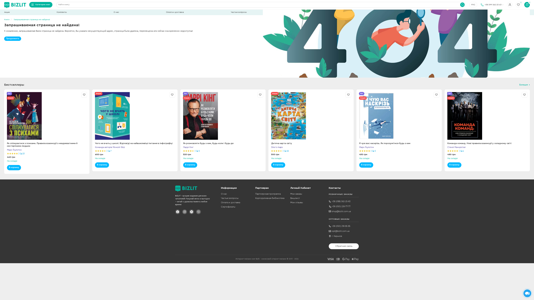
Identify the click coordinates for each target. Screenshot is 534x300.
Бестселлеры (14, 84)
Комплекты (62, 12)
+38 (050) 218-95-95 (341, 226)
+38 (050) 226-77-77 (341, 206)
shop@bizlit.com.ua (341, 211)
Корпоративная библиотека (269, 198)
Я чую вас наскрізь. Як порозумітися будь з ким (384, 143)
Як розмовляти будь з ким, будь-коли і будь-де (208, 143)
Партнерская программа (268, 194)
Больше (523, 85)
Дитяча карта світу (281, 143)
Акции (7, 12)
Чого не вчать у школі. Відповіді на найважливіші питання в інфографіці (134, 143)
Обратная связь (343, 246)
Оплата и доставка (175, 12)
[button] (528, 111)
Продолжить (12, 39)
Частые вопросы (239, 12)
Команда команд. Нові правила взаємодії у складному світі (479, 143)
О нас (116, 12)
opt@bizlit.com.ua (340, 231)
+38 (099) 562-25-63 (341, 201)
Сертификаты (228, 207)
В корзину (14, 167)
